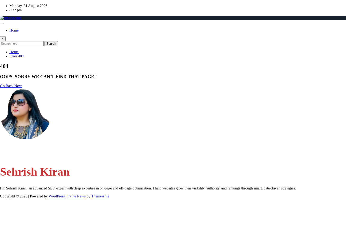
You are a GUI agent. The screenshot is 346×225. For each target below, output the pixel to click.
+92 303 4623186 (23, 155)
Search (51, 43)
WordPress (57, 196)
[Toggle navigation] (2, 23)
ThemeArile (100, 196)
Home (14, 30)
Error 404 (16, 56)
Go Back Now (11, 86)
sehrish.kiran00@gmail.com (30, 146)
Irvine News (76, 196)
